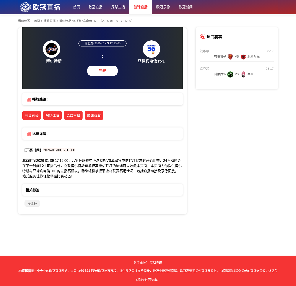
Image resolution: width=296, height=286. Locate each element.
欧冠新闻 (186, 7)
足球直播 (118, 7)
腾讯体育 (94, 115)
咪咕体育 (52, 115)
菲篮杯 (32, 203)
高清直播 (32, 115)
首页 (76, 7)
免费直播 (73, 115)
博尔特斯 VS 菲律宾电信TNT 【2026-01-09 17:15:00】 (96, 21)
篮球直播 (141, 7)
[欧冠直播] (43, 6)
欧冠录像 (163, 7)
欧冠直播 (95, 7)
